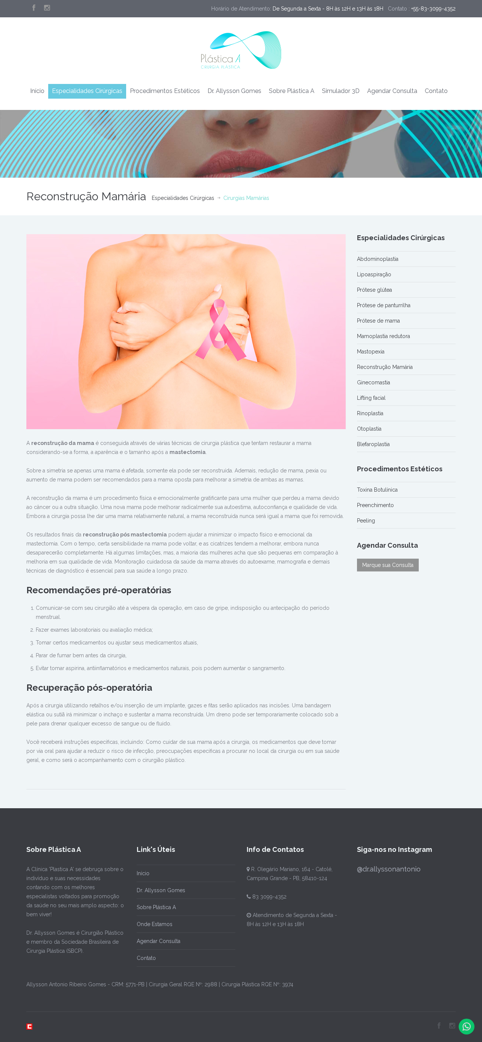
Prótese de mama (378, 321)
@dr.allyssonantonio (389, 869)
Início (37, 90)
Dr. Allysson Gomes (234, 90)
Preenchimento (375, 505)
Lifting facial (371, 398)
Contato (436, 90)
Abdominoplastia (377, 259)
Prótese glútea (374, 290)
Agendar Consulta (392, 90)
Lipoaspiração (374, 274)
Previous (30, 331)
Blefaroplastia (373, 444)
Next (342, 331)
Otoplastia (369, 429)
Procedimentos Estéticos (165, 90)
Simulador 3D (341, 90)
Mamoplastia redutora (383, 336)
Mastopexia (370, 352)
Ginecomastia (373, 382)
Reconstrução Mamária (385, 367)
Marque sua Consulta (387, 565)
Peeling (366, 521)
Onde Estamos (154, 924)
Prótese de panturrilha (383, 305)
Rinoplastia (370, 413)
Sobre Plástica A (291, 90)
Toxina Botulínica (377, 490)
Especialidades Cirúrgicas (87, 90)
